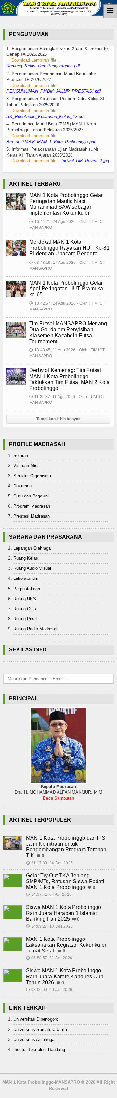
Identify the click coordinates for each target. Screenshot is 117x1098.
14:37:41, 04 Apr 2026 (49, 894)
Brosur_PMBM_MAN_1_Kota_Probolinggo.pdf (50, 141)
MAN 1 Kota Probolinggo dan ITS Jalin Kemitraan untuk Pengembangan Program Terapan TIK (66, 847)
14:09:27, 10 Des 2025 (49, 926)
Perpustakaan (26, 588)
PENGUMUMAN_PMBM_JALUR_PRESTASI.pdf (53, 91)
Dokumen (22, 486)
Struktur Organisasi (32, 475)
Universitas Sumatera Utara (40, 1029)
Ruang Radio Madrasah (35, 628)
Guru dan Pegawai (31, 496)
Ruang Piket (25, 618)
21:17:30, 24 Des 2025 (49, 863)
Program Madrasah (31, 506)
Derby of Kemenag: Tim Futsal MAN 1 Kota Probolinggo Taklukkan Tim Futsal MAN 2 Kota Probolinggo (69, 379)
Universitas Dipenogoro (35, 1019)
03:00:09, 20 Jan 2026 (49, 989)
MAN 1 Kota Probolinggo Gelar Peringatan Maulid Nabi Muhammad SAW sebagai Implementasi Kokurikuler (66, 204)
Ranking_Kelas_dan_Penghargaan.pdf (43, 66)
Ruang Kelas (25, 558)
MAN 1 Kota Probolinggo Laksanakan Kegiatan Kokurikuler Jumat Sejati (66, 944)
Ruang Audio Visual (32, 568)
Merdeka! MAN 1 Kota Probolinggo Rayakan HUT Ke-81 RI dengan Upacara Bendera (69, 247)
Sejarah (20, 455)
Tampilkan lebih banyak (58, 419)
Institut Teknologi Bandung (39, 1049)
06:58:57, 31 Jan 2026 (49, 958)
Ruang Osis (24, 608)
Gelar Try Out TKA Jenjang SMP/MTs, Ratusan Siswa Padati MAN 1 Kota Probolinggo (65, 881)
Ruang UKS (24, 598)
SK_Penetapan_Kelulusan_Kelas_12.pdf (45, 116)
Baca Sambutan (58, 798)
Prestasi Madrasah (31, 516)
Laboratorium (25, 578)
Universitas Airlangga (33, 1039)
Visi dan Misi (26, 465)
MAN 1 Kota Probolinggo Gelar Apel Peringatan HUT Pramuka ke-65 (66, 288)
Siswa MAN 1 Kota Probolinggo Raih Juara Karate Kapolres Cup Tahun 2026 (64, 976)
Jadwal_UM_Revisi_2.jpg (84, 160)
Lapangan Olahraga (32, 548)
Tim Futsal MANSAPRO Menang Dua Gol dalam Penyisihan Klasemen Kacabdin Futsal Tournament (68, 332)
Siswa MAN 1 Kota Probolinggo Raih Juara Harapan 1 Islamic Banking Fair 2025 (63, 913)
